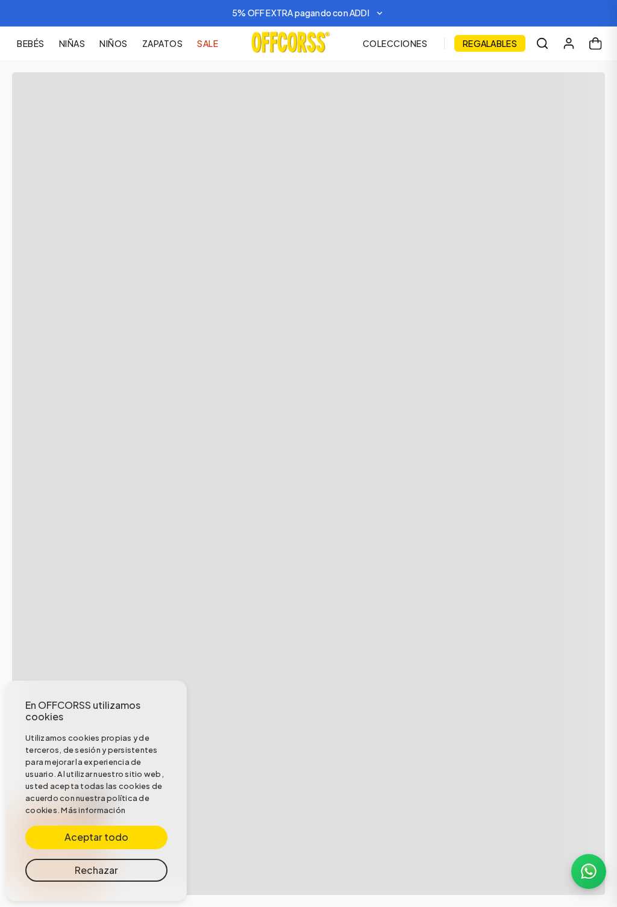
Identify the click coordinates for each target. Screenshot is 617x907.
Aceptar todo (96, 837)
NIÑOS (113, 43)
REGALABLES (490, 43)
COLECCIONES (395, 43)
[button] (308, 13)
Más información (93, 810)
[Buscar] (542, 43)
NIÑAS (72, 43)
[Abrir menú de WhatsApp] (588, 871)
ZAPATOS (162, 43)
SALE (207, 43)
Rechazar (96, 870)
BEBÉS (31, 43)
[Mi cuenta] (569, 43)
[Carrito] (595, 43)
